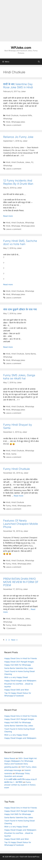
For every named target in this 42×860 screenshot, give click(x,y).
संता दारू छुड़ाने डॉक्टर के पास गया (20, 309)
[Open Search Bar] (39, 62)
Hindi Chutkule (12, 115)
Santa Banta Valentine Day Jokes (18, 668)
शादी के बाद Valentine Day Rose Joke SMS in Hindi (18, 86)
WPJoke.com (21, 47)
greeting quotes (11, 767)
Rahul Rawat (9, 758)
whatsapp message (12, 770)
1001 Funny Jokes (29, 767)
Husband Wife (25, 115)
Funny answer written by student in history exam (20, 785)
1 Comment (11, 628)
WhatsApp (7, 119)
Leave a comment (13, 125)
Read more (8, 216)
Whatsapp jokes (18, 122)
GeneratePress (33, 857)
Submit (27, 770)
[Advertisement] (21, 20)
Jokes (27, 162)
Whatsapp (15, 226)
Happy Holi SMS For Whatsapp (17, 665)
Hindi (8, 122)
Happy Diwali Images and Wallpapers (20, 681)
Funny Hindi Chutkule (16, 468)
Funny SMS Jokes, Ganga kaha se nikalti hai (19, 377)
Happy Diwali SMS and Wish (16, 690)
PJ (32, 162)
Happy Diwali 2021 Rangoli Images (19, 662)
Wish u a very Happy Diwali (16, 677)
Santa (13, 454)
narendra (8, 773)
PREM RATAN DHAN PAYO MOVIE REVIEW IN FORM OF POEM (20, 582)
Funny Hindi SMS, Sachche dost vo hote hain (20, 242)
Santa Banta (30, 354)
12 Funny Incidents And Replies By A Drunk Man (18, 182)
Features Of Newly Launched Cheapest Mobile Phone (20, 524)
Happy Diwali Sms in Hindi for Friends (20, 658)
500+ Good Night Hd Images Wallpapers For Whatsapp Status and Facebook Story (20, 761)
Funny (8, 506)
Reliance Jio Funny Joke (18, 136)
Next (14, 640)
